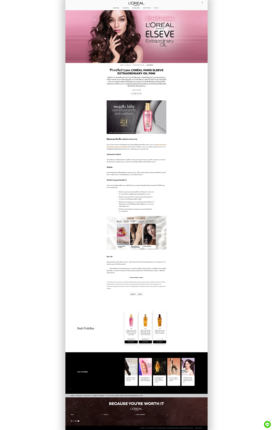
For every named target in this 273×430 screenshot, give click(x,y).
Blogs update (150, 65)
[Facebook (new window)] (73, 421)
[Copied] (137, 93)
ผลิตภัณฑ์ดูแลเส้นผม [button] (136, 7)
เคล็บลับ (140, 294)
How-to (133, 294)
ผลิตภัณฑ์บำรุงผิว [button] (116, 7)
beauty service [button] (147, 7)
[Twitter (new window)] (75, 421)
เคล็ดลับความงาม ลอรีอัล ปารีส (125, 65)
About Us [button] (156, 7)
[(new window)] (71, 421)
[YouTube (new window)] (78, 421)
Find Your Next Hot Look (138, 65)
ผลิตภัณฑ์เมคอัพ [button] (126, 7)
